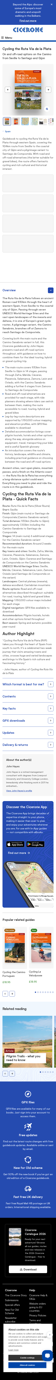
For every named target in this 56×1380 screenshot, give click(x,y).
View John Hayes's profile (19, 790)
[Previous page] (8, 90)
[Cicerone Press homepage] (28, 29)
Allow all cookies (27, 1365)
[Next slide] (12, 994)
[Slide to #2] (25, 121)
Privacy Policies (37, 1315)
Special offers (12, 1304)
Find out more (28, 20)
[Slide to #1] (7, 121)
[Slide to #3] (34, 121)
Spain (8, 131)
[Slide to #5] (52, 121)
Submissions (12, 1300)
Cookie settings (27, 1358)
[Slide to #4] (43, 121)
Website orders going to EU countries (37, 1307)
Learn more (13, 1350)
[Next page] (48, 90)
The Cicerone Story (16, 1295)
